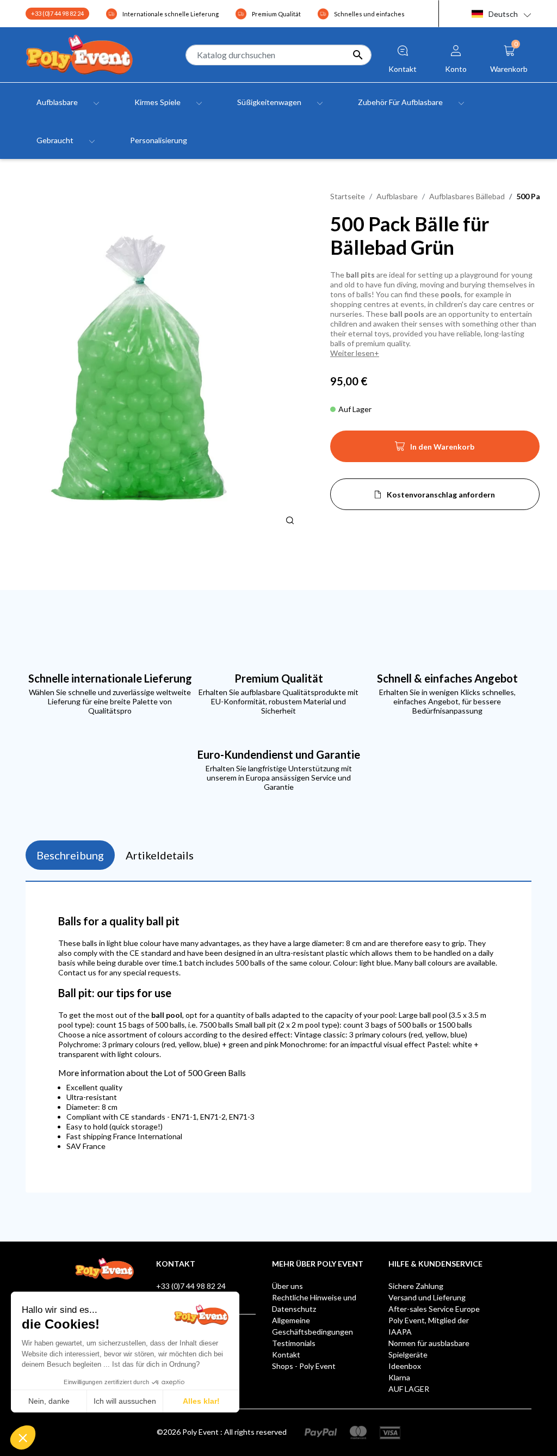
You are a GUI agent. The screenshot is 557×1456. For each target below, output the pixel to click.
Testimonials (293, 1343)
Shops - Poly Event (304, 1366)
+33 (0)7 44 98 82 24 (57, 13)
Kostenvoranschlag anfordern (441, 494)
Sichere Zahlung (415, 1286)
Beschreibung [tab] (70, 855)
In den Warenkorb (434, 449)
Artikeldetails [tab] (160, 855)
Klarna (399, 1377)
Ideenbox (404, 1366)
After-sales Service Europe (434, 1308)
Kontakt (286, 1354)
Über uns (287, 1286)
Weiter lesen (352, 353)
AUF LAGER (408, 1388)
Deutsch (503, 14)
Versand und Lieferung (427, 1297)
